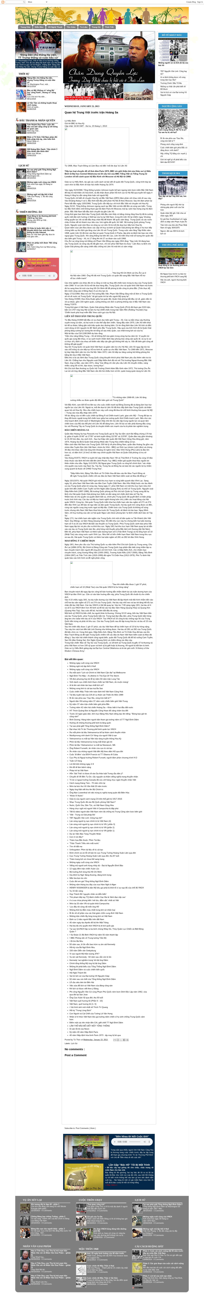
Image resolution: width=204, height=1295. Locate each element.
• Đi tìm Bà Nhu (76, 941)
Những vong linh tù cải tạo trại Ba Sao (86, 688)
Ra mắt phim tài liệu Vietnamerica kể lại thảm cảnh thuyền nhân (98, 732)
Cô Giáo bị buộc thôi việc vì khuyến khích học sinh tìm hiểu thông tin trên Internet (40, 230)
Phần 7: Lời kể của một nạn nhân (157, 1276)
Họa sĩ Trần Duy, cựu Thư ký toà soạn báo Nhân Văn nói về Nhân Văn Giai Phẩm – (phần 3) (51, 1265)
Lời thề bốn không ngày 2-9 (82, 764)
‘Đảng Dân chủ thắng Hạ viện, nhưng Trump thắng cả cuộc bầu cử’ (41, 80)
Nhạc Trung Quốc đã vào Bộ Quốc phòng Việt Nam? (93, 802)
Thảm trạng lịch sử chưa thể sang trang (87, 859)
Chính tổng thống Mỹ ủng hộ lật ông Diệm (88, 963)
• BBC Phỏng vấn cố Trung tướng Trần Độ (88, 938)
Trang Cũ (96, 27)
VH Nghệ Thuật (55, 27)
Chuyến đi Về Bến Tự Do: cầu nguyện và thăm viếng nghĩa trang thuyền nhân (104, 777)
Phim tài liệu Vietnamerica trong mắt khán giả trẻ (91, 742)
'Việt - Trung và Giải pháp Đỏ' (82, 815)
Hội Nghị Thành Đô (78, 973)
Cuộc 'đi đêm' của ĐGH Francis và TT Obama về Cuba (94, 754)
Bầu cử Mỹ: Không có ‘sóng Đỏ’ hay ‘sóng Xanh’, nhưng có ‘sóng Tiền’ (41, 93)
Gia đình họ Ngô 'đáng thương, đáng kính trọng (90, 875)
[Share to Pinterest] (127, 1040)
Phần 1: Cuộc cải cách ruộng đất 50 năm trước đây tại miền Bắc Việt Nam (163, 1252)
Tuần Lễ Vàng (76, 761)
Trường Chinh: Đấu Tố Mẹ (171, 83)
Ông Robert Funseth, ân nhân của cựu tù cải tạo (91, 748)
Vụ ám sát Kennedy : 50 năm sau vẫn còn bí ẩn (90, 957)
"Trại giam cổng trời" (96, 1204)
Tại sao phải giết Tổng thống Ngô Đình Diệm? (90, 726)
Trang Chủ (25, 27)
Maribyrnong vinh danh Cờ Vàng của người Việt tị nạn (93, 735)
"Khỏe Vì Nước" (76, 796)
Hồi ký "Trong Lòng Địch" (80, 1010)
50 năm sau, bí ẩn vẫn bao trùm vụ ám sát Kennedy (92, 944)
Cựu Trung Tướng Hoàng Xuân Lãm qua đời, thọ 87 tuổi (94, 856)
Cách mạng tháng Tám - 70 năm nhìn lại (87, 783)
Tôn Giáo (71, 27)
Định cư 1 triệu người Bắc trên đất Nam (87, 919)
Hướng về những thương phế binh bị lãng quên (90, 723)
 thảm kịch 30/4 (170, 173)
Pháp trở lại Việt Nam (79, 770)
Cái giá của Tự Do (94, 1217)
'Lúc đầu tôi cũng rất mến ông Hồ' (84, 907)
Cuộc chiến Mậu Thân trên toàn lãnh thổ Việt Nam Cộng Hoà (96, 691)
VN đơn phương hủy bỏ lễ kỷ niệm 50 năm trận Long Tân (95, 679)
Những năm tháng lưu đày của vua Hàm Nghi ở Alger (93, 884)
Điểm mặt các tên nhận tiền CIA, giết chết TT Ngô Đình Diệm (96, 1022)
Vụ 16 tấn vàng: (76, 891)
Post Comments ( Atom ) (86, 1128)
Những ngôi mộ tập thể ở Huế (83, 666)
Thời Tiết (109, 27)
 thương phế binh (171, 245)
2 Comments (103, 1272)
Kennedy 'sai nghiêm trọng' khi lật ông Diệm (89, 960)
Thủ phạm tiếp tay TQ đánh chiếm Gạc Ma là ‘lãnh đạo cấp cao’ (98, 897)
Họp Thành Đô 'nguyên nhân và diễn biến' (88, 894)
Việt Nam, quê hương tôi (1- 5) (83, 1004)
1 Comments (159, 1211)
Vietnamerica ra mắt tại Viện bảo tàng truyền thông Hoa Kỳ (95, 739)
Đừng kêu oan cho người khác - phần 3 (48, 1229)
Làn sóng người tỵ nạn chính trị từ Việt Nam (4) (90, 821)
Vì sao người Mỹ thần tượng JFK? (84, 954)
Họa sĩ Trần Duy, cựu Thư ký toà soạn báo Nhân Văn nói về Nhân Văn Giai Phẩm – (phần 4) (51, 1253)
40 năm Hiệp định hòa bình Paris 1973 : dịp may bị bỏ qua (95, 1035)
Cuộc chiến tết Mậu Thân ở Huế (100, 1266)
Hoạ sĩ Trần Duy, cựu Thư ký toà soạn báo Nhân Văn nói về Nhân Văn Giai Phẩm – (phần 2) (51, 1278)
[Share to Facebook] (124, 1040)
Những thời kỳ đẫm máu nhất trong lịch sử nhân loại (92, 910)
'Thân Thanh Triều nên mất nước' (84, 843)
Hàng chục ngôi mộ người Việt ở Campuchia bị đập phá (94, 808)
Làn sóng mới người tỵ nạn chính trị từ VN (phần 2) (92, 827)
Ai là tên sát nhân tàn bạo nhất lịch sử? (87, 685)
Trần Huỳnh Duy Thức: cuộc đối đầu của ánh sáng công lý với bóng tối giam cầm (42, 127)
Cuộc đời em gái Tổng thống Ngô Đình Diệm (89, 881)
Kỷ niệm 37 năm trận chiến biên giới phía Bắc (89, 704)
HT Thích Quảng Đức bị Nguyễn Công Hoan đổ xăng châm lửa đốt (99, 710)
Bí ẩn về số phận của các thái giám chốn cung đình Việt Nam (96, 913)
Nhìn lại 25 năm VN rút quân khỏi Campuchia (89, 903)
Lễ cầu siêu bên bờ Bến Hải (82, 982)
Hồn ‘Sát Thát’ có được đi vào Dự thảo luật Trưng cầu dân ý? (96, 773)
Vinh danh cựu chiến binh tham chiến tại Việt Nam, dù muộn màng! (99, 682)
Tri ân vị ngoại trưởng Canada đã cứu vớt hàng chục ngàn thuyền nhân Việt (103, 780)
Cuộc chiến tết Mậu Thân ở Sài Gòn (102, 1278)
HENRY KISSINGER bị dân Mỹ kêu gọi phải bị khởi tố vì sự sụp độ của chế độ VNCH (107, 888)
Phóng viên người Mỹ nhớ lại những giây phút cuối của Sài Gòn (172, 207)
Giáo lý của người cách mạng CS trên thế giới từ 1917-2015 (96, 799)
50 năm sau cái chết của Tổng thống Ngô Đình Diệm (93, 979)
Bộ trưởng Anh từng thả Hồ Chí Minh (86, 872)
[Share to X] (121, 1040)
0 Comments (47, 1211)
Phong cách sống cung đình (171, 144)
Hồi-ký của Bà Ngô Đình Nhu (82, 947)
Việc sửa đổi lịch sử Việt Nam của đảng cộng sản (91, 985)
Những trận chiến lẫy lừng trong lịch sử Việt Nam (91, 916)
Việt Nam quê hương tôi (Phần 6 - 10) (86, 1001)
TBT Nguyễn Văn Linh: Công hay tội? (86, 818)
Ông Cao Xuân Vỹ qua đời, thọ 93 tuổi (86, 997)
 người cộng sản (171, 106)
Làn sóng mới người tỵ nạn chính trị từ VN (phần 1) (92, 831)
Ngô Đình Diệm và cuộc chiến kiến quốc (87, 969)
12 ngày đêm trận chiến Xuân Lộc (84, 869)
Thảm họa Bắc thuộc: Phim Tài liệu (85, 840)
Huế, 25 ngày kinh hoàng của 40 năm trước (105, 1253)
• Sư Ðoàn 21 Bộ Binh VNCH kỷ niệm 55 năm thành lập (94, 935)
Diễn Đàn (39, 27)
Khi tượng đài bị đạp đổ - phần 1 (45, 1204)
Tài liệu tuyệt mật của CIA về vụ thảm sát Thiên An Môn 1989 (96, 695)
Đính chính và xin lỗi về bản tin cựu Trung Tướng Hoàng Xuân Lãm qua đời (103, 853)
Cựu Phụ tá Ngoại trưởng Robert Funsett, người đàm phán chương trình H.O (103, 758)
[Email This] (114, 1040)
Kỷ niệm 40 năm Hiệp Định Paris (84, 1032)
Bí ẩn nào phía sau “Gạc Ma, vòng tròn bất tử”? (90, 698)
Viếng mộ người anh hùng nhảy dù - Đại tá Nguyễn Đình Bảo (96, 865)
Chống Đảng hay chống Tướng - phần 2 (48, 1217)
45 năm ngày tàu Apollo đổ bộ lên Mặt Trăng (89, 922)
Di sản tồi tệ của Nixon (79, 1029)
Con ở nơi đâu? (76, 837)
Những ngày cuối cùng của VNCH (84, 663)
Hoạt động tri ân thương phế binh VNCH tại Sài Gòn (41, 217)
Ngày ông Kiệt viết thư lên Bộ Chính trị (86, 789)
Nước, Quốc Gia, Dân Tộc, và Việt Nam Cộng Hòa (92, 805)
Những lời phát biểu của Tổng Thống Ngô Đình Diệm (93, 966)
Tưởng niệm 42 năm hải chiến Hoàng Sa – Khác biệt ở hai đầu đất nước (101, 707)
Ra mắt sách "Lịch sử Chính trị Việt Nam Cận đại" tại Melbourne (98, 672)
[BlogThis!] (117, 1040)
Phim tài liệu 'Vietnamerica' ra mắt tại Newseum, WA (92, 745)
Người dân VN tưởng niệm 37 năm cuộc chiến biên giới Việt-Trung (99, 701)
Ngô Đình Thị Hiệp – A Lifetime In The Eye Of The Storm (94, 676)
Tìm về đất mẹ (76, 846)
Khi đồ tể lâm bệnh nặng (80, 767)
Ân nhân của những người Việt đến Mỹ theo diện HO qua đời (96, 751)
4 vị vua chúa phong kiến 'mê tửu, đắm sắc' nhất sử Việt (94, 900)
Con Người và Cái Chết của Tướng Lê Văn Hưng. (91, 1013)
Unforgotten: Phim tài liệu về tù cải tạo (86, 850)
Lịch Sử (74, 1043)
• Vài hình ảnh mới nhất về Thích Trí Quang (89, 1007)
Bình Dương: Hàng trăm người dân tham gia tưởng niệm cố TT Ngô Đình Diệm (104, 719)
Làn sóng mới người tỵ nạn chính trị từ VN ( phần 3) (92, 824)
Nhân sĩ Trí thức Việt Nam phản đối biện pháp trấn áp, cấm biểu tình (42, 138)
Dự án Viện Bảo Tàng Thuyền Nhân (85, 834)
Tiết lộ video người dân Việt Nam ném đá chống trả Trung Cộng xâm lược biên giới (106, 812)
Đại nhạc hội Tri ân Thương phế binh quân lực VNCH (93, 729)
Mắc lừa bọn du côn (78, 878)
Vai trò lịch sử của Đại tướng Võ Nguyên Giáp (89, 976)
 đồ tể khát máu (171, 35)
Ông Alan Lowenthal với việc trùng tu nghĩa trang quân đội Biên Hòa (99, 792)
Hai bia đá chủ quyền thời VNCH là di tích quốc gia (92, 926)
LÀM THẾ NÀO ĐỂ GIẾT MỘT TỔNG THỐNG (90, 1026)
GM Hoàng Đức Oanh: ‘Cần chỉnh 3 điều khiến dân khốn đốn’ (42, 150)
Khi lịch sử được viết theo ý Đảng (84, 988)
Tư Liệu (83, 27)
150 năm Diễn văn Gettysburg (83, 950)
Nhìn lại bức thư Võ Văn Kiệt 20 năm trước (88, 786)
